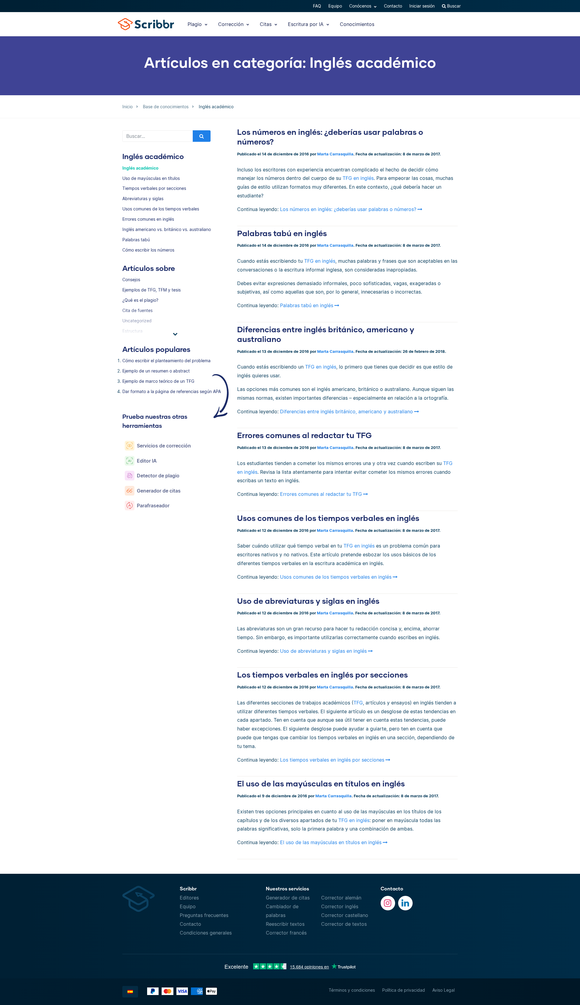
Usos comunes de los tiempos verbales (160, 208)
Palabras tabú (136, 239)
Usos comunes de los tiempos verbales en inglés (328, 517)
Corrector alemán (341, 898)
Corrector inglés (339, 906)
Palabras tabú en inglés (282, 233)
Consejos (131, 279)
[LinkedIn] (405, 903)
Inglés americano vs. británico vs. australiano (166, 229)
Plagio (195, 24)
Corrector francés (286, 933)
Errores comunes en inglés (148, 219)
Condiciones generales (206, 933)
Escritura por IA (306, 24)
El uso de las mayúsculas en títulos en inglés (321, 783)
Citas (266, 24)
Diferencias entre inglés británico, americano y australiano (346, 411)
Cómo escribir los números (148, 249)
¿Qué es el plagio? (140, 300)
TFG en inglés (358, 178)
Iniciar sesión (422, 5)
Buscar (453, 5)
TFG (358, 703)
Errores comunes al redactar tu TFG (304, 435)
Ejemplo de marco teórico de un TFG (158, 381)
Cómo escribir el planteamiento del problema (166, 360)
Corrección (231, 24)
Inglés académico (140, 168)
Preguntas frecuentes (204, 915)
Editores (189, 898)
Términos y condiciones (352, 990)
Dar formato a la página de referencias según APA (171, 391)
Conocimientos (357, 24)
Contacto (393, 5)
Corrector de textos (344, 924)
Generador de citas (288, 898)
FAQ (317, 5)
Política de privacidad (403, 990)
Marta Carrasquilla (335, 154)
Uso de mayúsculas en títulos (151, 178)
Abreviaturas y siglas (142, 198)
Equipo (335, 5)
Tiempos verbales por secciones (154, 188)
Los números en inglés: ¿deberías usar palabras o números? (348, 209)
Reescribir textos (285, 924)
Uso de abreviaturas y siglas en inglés (308, 600)
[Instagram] (388, 903)
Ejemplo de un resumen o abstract (156, 370)
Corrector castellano (344, 915)
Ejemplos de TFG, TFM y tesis (151, 289)
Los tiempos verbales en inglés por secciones (322, 674)
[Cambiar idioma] (130, 991)
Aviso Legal (443, 990)
